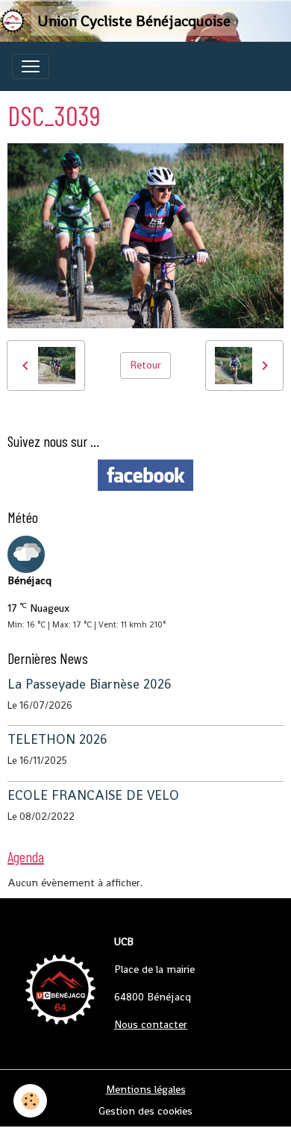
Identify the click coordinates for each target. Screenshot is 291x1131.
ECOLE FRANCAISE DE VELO (93, 795)
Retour (145, 365)
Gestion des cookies (145, 1111)
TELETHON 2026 (57, 739)
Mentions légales (146, 1089)
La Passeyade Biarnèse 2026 (89, 684)
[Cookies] (30, 1101)
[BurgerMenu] (30, 66)
